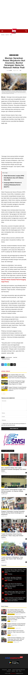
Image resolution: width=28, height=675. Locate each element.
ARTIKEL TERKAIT (5, 371)
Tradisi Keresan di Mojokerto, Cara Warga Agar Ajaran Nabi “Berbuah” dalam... (12, 558)
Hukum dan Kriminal (3, 377)
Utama (17, 55)
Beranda (2, 34)
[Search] (26, 31)
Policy (20, 671)
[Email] (11, 364)
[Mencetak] (14, 364)
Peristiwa (10, 574)
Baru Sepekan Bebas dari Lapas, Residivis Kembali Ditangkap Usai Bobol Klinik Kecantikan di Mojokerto (17, 376)
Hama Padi (15, 357)
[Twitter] (5, 364)
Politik (3, 384)
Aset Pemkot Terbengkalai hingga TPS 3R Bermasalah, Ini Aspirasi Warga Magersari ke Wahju (16, 382)
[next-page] (4, 393)
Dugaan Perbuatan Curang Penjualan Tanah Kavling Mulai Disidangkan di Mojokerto (17, 389)
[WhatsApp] (8, 364)
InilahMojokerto (13, 673)
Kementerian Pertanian (6, 358)
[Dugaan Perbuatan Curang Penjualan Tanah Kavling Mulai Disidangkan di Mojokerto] (4, 389)
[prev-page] (2, 393)
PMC (17, 671)
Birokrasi (10, 588)
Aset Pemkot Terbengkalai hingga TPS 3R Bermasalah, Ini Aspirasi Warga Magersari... (13, 491)
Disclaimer (8, 671)
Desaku (3, 531)
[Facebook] (2, 364)
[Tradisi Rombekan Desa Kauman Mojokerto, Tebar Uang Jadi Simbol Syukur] (14, 525)
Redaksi (9, 669)
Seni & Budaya (4, 554)
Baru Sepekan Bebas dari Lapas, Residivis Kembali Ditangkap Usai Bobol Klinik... (13, 469)
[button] (2, 31)
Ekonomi (7, 34)
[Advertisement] (14, 15)
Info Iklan (13, 671)
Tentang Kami (4, 669)
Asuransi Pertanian (8, 357)
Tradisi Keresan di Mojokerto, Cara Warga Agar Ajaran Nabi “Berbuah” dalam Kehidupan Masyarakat (15, 639)
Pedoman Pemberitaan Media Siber (18, 669)
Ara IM (10, 70)
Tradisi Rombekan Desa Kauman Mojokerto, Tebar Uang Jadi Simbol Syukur (12, 535)
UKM (11, 34)
